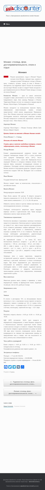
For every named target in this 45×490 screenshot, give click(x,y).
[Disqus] (22, 437)
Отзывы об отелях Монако (13, 140)
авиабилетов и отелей (27, 486)
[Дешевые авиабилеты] (22, 8)
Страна (12, 372)
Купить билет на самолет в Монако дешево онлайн (22, 133)
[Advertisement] (22, 42)
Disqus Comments (8, 406)
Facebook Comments (19, 406)
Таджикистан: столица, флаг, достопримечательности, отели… (22, 383)
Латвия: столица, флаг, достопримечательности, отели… (22, 392)
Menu (8, 24)
